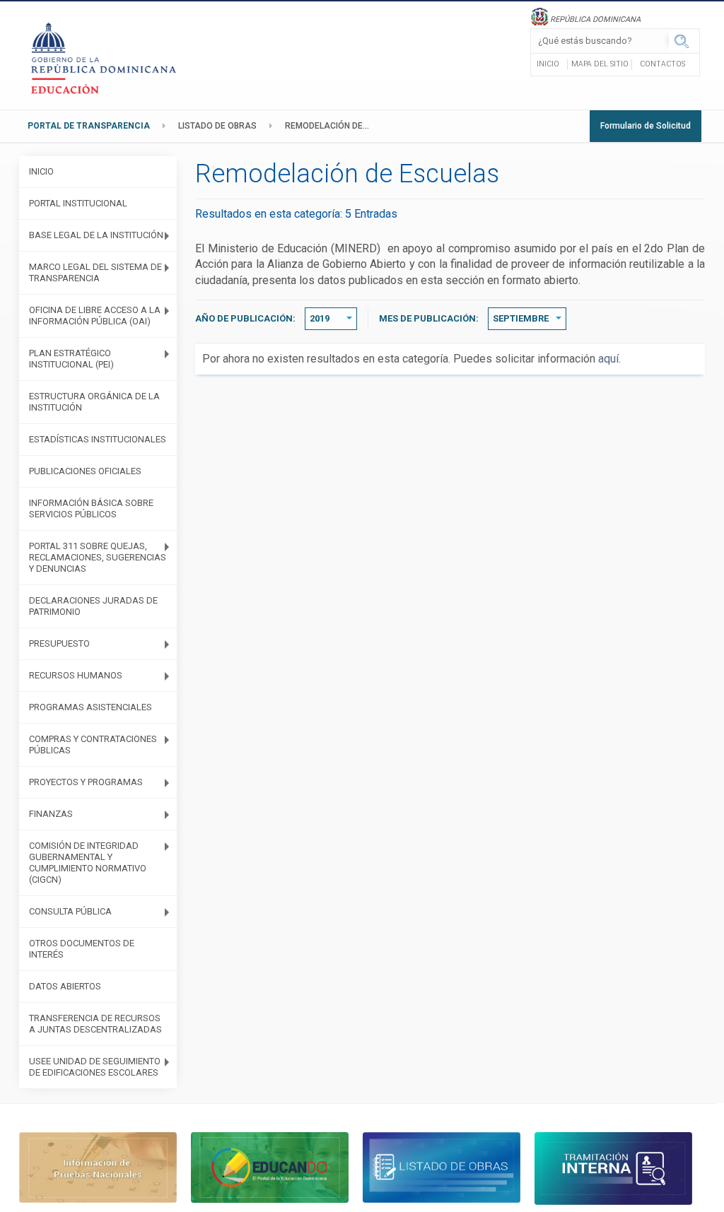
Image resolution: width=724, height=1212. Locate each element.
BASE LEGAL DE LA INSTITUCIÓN (96, 235)
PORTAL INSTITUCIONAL (78, 203)
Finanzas (51, 813)
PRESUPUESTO (59, 643)
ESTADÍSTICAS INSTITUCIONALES (97, 439)
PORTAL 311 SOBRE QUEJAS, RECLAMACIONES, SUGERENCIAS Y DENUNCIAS (97, 557)
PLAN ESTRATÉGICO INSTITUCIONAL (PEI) (71, 359)
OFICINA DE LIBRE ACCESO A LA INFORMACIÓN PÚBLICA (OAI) (94, 315)
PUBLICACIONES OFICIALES (85, 471)
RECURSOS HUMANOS (75, 675)
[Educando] (270, 1166)
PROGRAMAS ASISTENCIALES (90, 707)
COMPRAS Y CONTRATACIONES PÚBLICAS (93, 744)
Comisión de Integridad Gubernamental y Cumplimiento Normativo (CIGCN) (87, 862)
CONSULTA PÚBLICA (70, 911)
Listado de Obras (217, 126)
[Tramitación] (613, 1168)
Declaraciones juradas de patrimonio (93, 606)
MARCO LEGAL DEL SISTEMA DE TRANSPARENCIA (95, 272)
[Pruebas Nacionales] (98, 1166)
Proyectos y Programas (86, 782)
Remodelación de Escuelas (331, 126)
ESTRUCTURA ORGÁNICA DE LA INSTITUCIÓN (94, 402)
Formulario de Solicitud (645, 126)
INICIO (41, 171)
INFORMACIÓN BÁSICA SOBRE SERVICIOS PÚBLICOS (91, 508)
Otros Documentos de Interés (81, 949)
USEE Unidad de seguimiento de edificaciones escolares (94, 1067)
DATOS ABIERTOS (65, 986)
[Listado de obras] (441, 1166)
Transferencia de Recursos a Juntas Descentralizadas (95, 1024)
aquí (608, 358)
